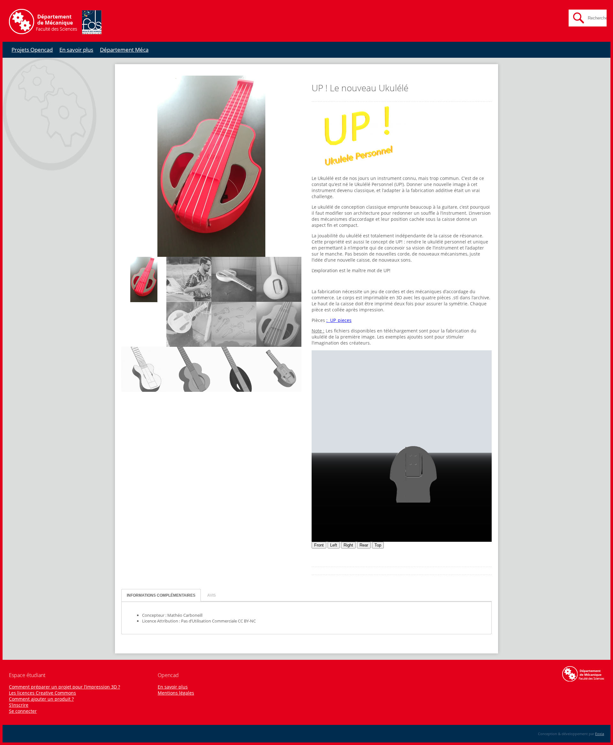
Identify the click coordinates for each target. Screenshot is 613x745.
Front (319, 545)
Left (333, 545)
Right (348, 545)
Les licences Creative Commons (42, 693)
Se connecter (23, 711)
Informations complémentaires (161, 595)
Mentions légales (176, 693)
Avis (211, 595)
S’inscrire (18, 705)
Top (378, 545)
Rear (363, 545)
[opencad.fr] (55, 32)
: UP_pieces (339, 320)
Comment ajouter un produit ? (41, 699)
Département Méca (124, 49)
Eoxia (599, 733)
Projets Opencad (32, 49)
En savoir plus (76, 49)
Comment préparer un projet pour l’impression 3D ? (64, 687)
